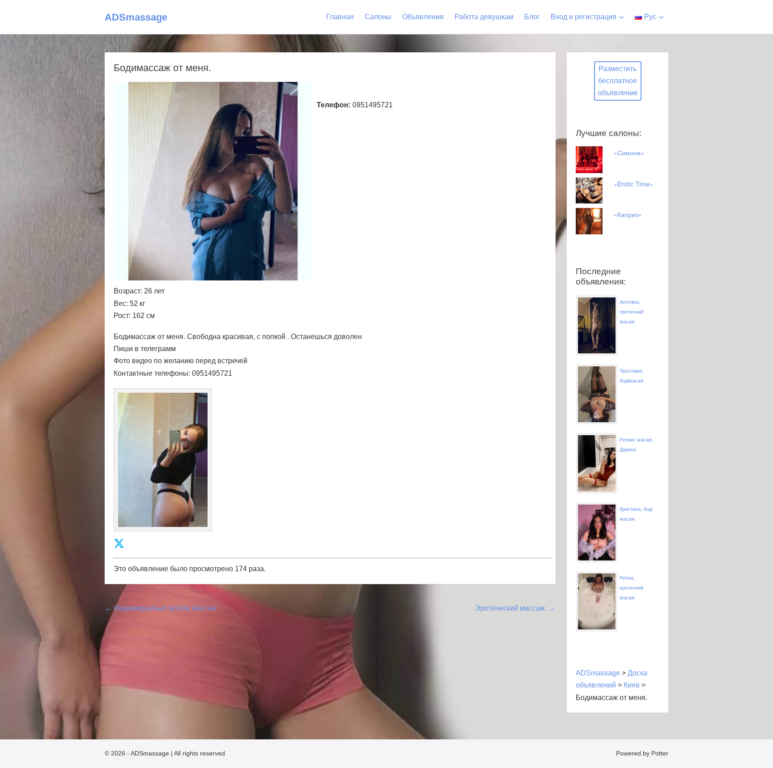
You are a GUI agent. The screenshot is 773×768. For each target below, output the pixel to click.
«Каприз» (627, 214)
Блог (532, 17)
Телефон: (334, 105)
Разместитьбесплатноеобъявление (618, 81)
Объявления (423, 17)
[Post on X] (119, 544)
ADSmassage (136, 17)
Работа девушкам (484, 17)
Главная (340, 17)
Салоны (378, 17)
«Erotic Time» (633, 183)
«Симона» (629, 152)
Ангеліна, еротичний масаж (631, 311)
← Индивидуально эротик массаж (161, 608)
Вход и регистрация (583, 17)
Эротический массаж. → (515, 608)
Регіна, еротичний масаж (631, 587)
